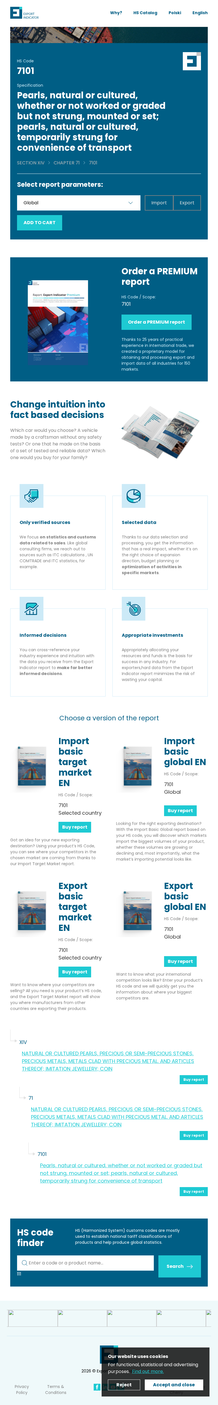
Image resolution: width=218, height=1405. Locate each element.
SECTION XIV (31, 163)
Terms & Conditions (55, 1389)
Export (187, 202)
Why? (116, 13)
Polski (175, 13)
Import (159, 202)
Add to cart (40, 222)
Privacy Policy (22, 1389)
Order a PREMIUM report (156, 322)
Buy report (74, 827)
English (200, 13)
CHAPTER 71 (67, 163)
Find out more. (148, 1371)
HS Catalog (145, 13)
